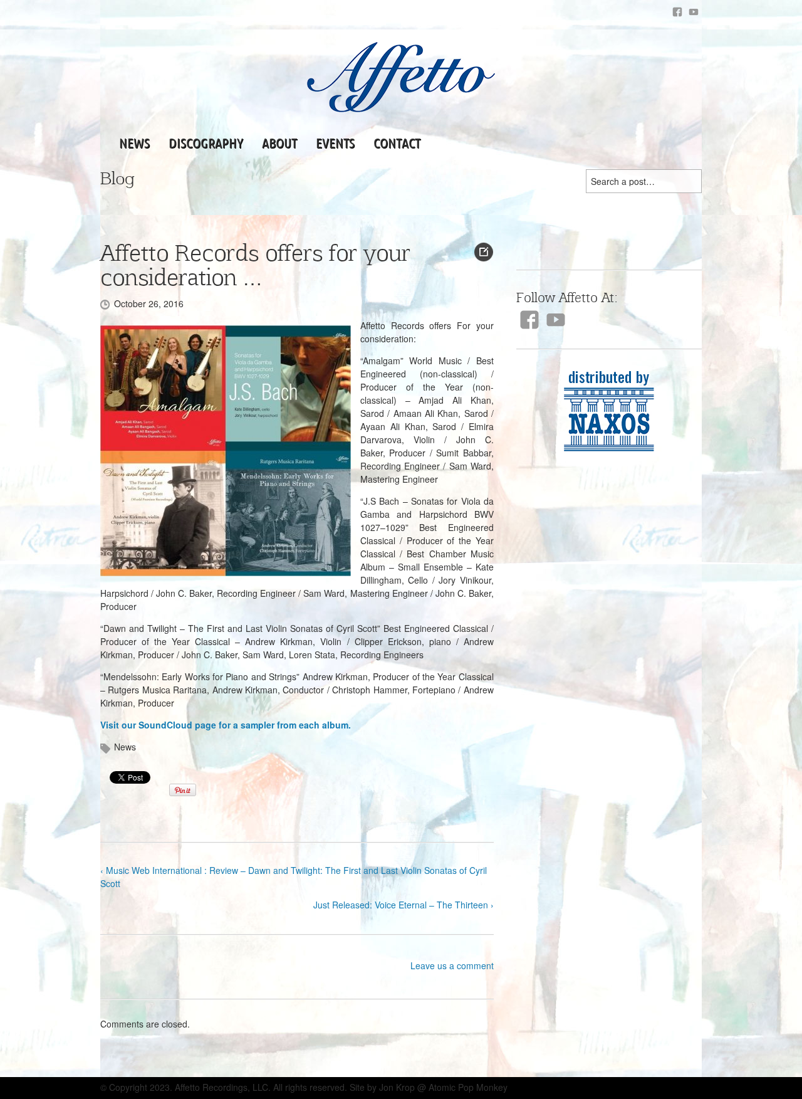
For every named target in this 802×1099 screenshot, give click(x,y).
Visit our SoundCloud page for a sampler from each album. (225, 724)
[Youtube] (694, 11)
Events (335, 142)
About (279, 142)
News (134, 142)
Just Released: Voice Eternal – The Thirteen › (403, 904)
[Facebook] (677, 11)
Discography (206, 142)
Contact (396, 142)
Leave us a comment (452, 965)
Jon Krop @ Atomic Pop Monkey (443, 1087)
